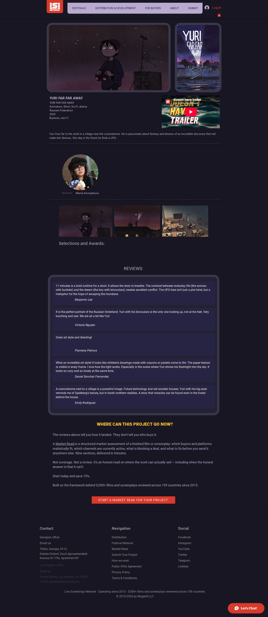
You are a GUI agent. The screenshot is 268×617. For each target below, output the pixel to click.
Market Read (65, 444)
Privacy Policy (121, 572)
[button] (78, 8)
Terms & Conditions (124, 578)
